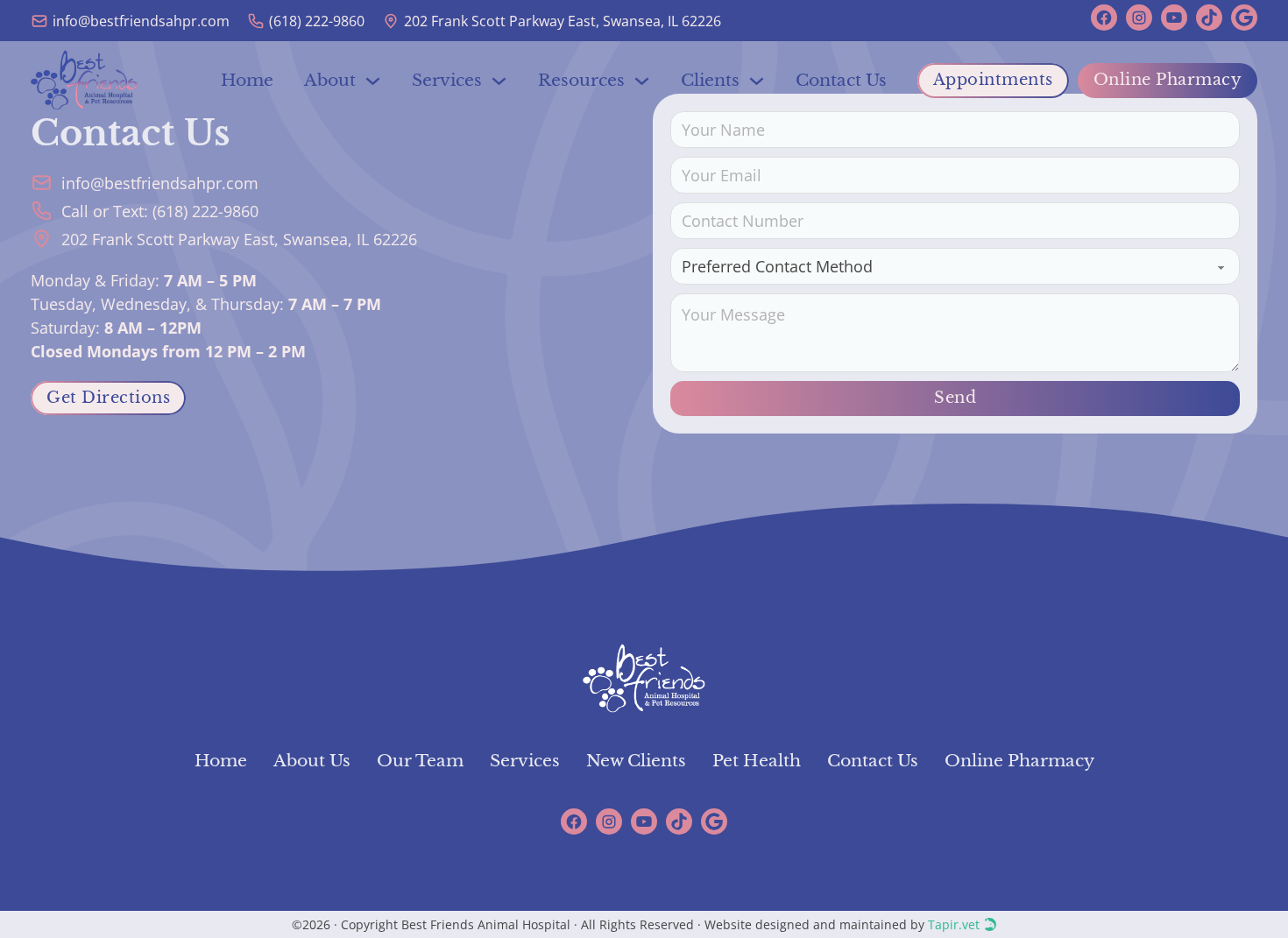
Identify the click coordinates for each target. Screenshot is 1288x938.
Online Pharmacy (1167, 79)
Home (247, 80)
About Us (311, 761)
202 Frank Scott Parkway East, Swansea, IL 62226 (239, 239)
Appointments (993, 79)
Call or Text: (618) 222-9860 (159, 211)
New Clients (636, 761)
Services (525, 761)
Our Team (420, 761)
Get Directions (108, 397)
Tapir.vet (954, 924)
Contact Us (841, 80)
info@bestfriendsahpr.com (159, 183)
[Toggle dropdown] (372, 81)
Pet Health (756, 761)
